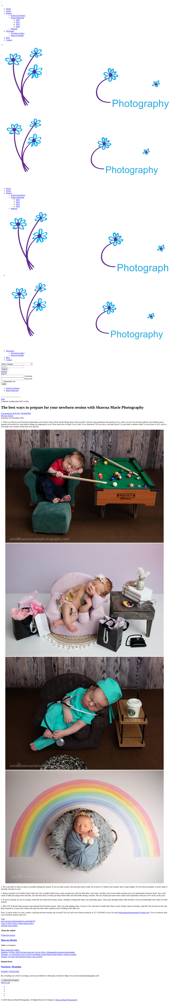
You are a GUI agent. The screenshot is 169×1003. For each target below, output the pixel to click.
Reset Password (12, 390)
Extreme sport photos (9, 926)
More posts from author (10, 950)
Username (28, 376)
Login (4, 384)
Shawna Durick (7, 416)
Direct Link (5, 982)
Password (28, 379)
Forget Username (12, 388)
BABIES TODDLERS (10, 971)
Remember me (9, 381)
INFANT (16, 413)
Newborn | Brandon (11, 966)
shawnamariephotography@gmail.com (134, 912)
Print (3, 399)
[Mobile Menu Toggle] (2, 5)
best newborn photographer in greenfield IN (18, 921)
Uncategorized (6, 413)
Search (4, 369)
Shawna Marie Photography (66, 1000)
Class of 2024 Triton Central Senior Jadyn (17, 923)
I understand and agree (10, 980)
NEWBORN (26, 413)
